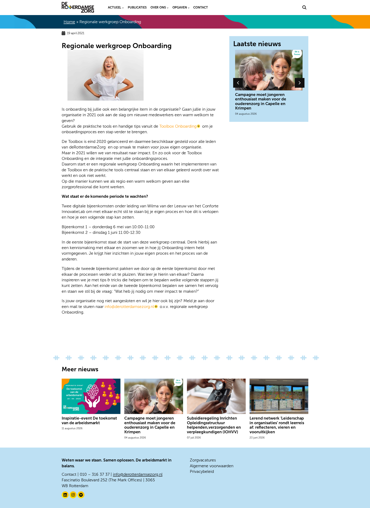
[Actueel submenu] (123, 7)
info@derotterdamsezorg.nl (129, 306)
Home (69, 22)
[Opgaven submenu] (189, 7)
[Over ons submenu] (168, 7)
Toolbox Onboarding (178, 126)
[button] (304, 7)
